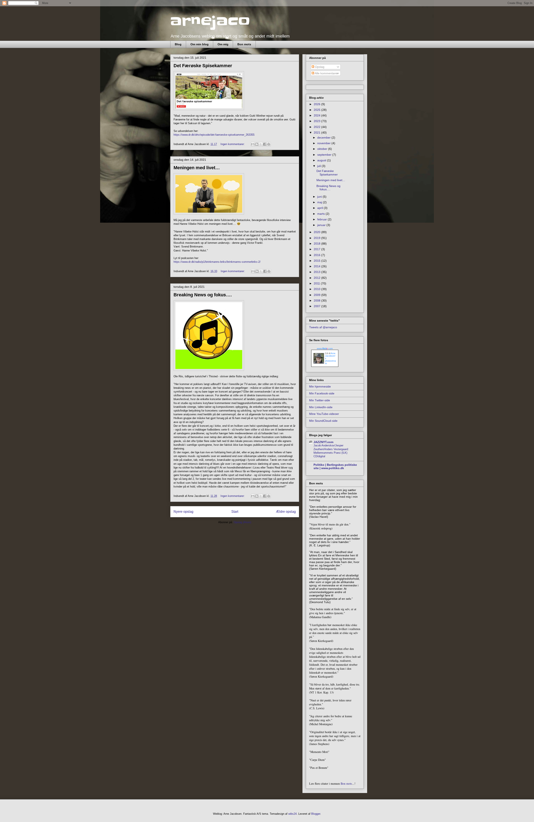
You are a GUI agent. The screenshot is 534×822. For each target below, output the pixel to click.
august (322, 160)
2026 (317, 104)
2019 (317, 238)
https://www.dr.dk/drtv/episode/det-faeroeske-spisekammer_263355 (214, 134)
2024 (317, 115)
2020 (317, 232)
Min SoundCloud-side (323, 420)
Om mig (223, 44)
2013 (317, 272)
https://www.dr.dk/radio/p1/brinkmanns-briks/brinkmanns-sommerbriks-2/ (217, 261)
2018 (317, 243)
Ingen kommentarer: (233, 144)
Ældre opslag (286, 511)
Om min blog (199, 44)
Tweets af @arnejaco (323, 327)
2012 (317, 277)
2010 (317, 289)
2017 (317, 249)
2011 (317, 283)
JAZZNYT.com (323, 442)
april (320, 208)
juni (320, 196)
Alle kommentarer (326, 73)
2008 (317, 300)
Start (234, 511)
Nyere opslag (183, 511)
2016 (317, 255)
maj (320, 202)
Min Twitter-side (319, 400)
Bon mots (244, 44)
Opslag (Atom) (242, 522)
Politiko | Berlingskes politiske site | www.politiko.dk (335, 466)
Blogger (315, 813)
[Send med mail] (253, 144)
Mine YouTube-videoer (324, 413)
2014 (317, 266)
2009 (317, 295)
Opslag (319, 66)
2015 (317, 260)
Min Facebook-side (321, 393)
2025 (317, 109)
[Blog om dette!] (257, 144)
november (324, 143)
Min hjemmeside (320, 386)
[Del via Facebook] (265, 144)
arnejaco (210, 21)
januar (321, 225)
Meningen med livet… (197, 167)
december (324, 137)
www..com (325, 348)
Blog (178, 44)
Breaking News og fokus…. (203, 294)
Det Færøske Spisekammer (203, 65)
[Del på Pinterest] (269, 144)
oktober (322, 148)
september (324, 154)
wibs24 (292, 813)
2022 (317, 127)
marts (321, 213)
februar (322, 219)
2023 (317, 121)
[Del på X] (261, 144)
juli (319, 166)
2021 (317, 132)
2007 (317, 306)
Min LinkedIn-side (320, 407)
